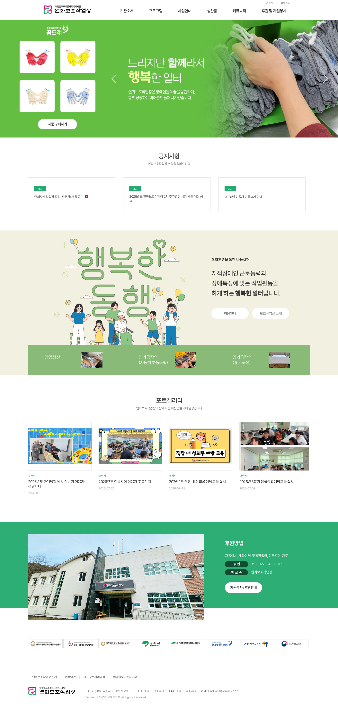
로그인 (269, 3)
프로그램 (155, 10)
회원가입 (285, 3)
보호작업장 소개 (271, 313)
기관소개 (126, 10)
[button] (325, 79)
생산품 (212, 10)
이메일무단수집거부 (125, 677)
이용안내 (230, 313)
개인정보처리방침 (94, 677)
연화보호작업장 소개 (44, 677)
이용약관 (70, 677)
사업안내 (184, 10)
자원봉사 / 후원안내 (243, 587)
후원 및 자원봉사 (274, 10)
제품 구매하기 (57, 124)
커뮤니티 (239, 10)
